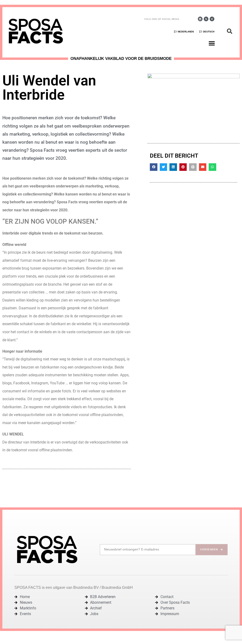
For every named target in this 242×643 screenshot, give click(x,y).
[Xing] (212, 19)
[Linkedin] (200, 19)
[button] (212, 43)
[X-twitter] (206, 19)
